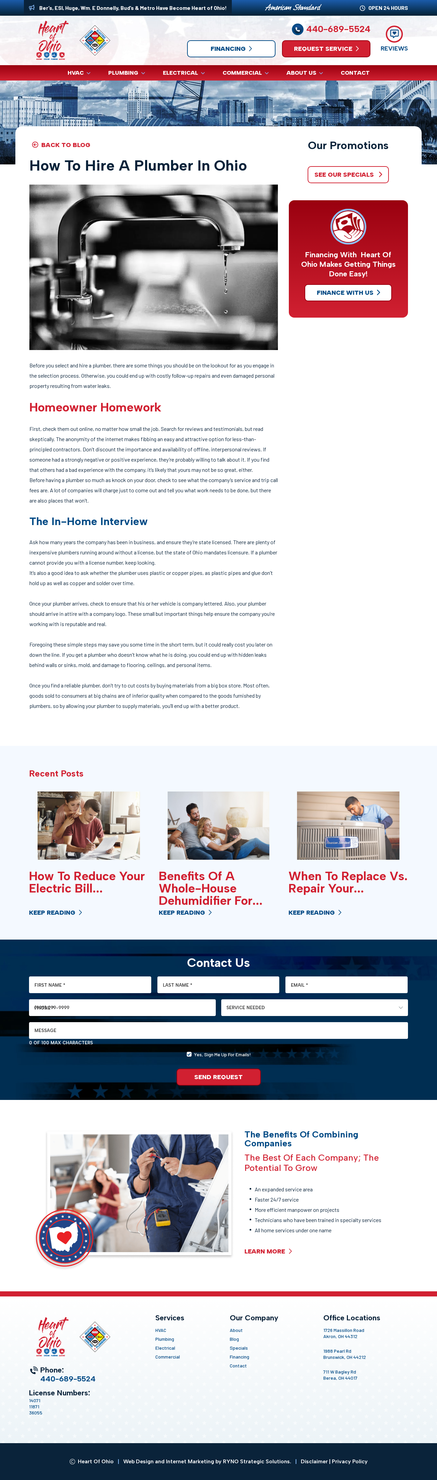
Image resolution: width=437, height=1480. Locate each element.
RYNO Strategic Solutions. (257, 1461)
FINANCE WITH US (345, 292)
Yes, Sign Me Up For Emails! (222, 1054)
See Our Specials (345, 174)
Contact (238, 1365)
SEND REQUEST (218, 1077)
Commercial (167, 1357)
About (236, 1330)
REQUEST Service (323, 49)
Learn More (265, 1251)
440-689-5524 (338, 29)
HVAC (160, 1330)
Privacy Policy (350, 1461)
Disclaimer (314, 1461)
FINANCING (228, 49)
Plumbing (164, 1339)
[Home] (69, 40)
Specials (239, 1348)
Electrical (165, 1348)
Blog (234, 1339)
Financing (239, 1357)
